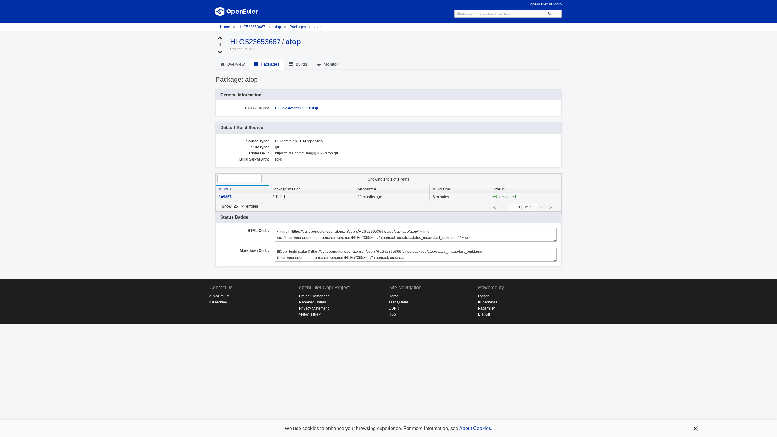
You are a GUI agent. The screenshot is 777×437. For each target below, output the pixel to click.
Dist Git (484, 314)
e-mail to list (219, 296)
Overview (234, 64)
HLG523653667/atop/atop (296, 108)
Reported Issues (312, 302)
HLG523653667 (252, 27)
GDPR (393, 308)
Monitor (329, 64)
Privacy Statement (314, 308)
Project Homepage (314, 296)
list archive (218, 302)
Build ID (225, 188)
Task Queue (398, 302)
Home (225, 27)
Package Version (286, 188)
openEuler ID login (546, 4)
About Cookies (475, 428)
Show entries (240, 206)
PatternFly (486, 308)
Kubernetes (487, 302)
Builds (300, 64)
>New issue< (310, 314)
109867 (225, 197)
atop (278, 27)
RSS (392, 314)
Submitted (367, 188)
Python (484, 296)
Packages (298, 27)
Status (499, 188)
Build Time (442, 188)
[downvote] (219, 51)
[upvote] (219, 37)
